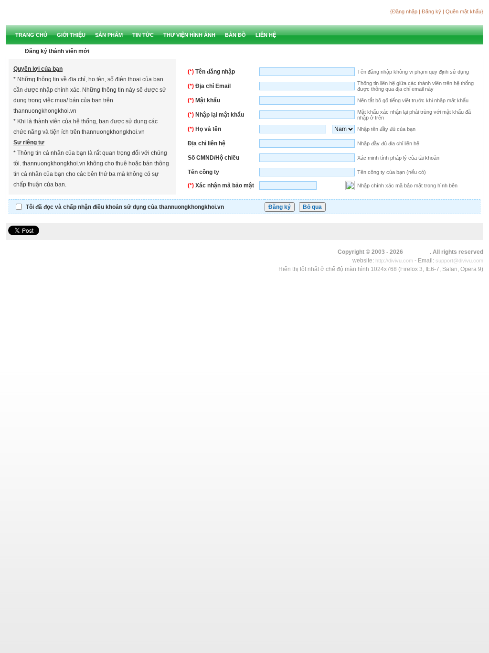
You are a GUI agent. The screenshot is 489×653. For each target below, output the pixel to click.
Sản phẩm (109, 35)
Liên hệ (265, 35)
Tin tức (143, 35)
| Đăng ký (431, 11)
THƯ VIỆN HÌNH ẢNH (189, 35)
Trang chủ (31, 35)
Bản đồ (235, 35)
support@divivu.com (459, 260)
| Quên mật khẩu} (463, 11)
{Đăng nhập (404, 11)
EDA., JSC (417, 252)
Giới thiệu (71, 35)
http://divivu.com (394, 260)
